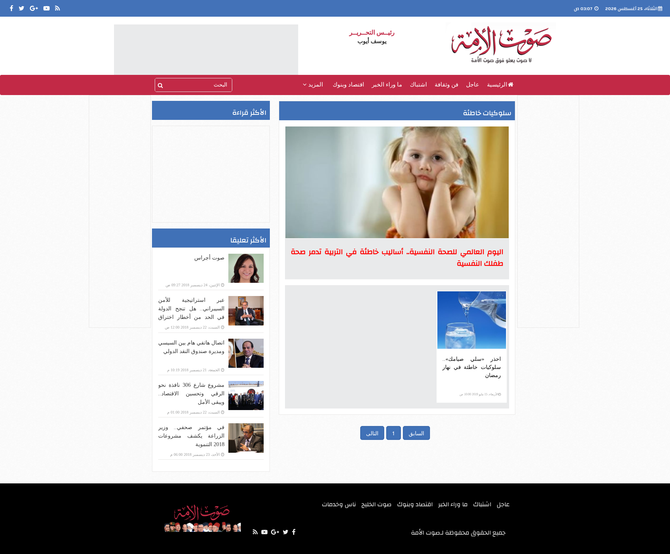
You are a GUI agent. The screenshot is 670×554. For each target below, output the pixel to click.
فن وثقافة (446, 84)
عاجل (472, 84)
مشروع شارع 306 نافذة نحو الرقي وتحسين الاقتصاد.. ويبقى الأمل (191, 393)
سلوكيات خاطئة (487, 113)
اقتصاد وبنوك (348, 84)
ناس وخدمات (339, 504)
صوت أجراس (209, 258)
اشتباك (418, 84)
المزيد (315, 84)
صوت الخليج (376, 504)
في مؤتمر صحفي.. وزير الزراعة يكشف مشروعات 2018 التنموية (191, 435)
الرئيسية (497, 84)
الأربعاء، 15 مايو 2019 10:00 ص (478, 394)
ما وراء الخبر (387, 84)
